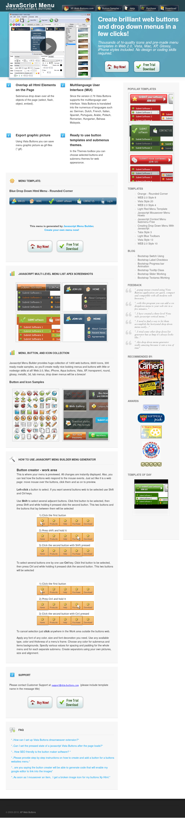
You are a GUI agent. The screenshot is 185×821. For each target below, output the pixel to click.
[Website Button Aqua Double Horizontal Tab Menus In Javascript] (85, 327)
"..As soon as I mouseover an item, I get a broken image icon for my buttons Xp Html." (60, 777)
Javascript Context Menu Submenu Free (152, 220)
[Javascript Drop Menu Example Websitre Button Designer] (85, 415)
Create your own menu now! (61, 229)
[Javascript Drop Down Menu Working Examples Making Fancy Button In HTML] (151, 168)
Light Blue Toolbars (149, 236)
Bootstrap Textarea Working (154, 277)
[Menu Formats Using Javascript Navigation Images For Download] (35, 415)
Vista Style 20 (145, 201)
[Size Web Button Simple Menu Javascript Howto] (38, 297)
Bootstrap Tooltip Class (151, 270)
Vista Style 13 (145, 239)
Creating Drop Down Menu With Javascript (156, 227)
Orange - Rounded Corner (153, 193)
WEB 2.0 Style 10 (148, 243)
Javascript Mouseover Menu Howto (154, 214)
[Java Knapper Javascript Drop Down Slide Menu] (38, 327)
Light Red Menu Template (152, 209)
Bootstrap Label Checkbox (153, 260)
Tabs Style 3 (145, 232)
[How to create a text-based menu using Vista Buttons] (48, 46)
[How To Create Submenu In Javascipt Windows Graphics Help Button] (151, 137)
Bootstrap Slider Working (152, 274)
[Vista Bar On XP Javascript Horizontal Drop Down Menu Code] (151, 514)
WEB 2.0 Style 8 (147, 197)
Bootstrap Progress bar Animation (151, 265)
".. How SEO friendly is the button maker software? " (41, 751)
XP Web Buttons (28, 812)
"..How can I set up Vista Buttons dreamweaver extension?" (45, 740)
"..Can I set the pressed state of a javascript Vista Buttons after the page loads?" (57, 745)
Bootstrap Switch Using (151, 256)
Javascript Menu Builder (78, 226)
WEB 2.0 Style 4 (147, 205)
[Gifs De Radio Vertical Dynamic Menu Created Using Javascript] (85, 297)
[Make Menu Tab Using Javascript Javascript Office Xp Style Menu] (151, 107)
